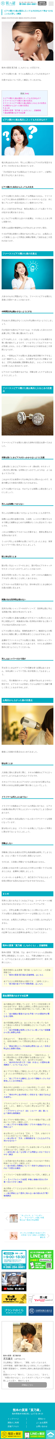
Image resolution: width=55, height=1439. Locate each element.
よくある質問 (41, 1422)
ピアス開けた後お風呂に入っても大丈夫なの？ (22, 98)
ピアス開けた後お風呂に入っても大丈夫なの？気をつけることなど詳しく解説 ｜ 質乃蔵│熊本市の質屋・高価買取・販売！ (8, 3)
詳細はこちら (27, 1385)
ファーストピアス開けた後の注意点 (17, 101)
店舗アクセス (13, 1426)
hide (26, 94)
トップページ (13, 1419)
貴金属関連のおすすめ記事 (14, 113)
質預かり (42, 1419)
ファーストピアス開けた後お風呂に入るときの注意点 (24, 103)
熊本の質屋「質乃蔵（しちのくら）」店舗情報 (22, 110)
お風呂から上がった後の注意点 (16, 106)
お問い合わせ (41, 1426)
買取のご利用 (13, 1422)
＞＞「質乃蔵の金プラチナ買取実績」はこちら (23, 984)
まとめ (6, 108)
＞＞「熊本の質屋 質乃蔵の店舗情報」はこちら (23, 975)
